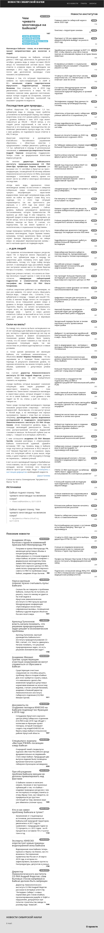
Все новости (72, 3)
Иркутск (26, 43)
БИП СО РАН (27, 39)
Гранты (84, 3)
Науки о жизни (28, 41)
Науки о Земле (41, 41)
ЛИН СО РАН (34, 36)
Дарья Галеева (43, 475)
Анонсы (92, 3)
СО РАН (25, 36)
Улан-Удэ (34, 43)
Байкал (36, 39)
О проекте (92, 926)
